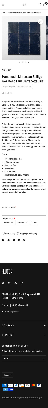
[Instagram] (11, 283)
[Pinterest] (14, 240)
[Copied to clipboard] (24, 240)
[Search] (40, 4)
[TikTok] (24, 283)
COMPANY (8, 325)
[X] (9, 240)
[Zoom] (40, 21)
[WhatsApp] (19, 240)
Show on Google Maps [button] (10, 311)
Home (3, 13)
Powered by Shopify (35, 398)
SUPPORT (8, 335)
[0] (44, 4)
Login (5, 86)
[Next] (28, 62)
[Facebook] (3, 240)
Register (12, 86)
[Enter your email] (43, 358)
